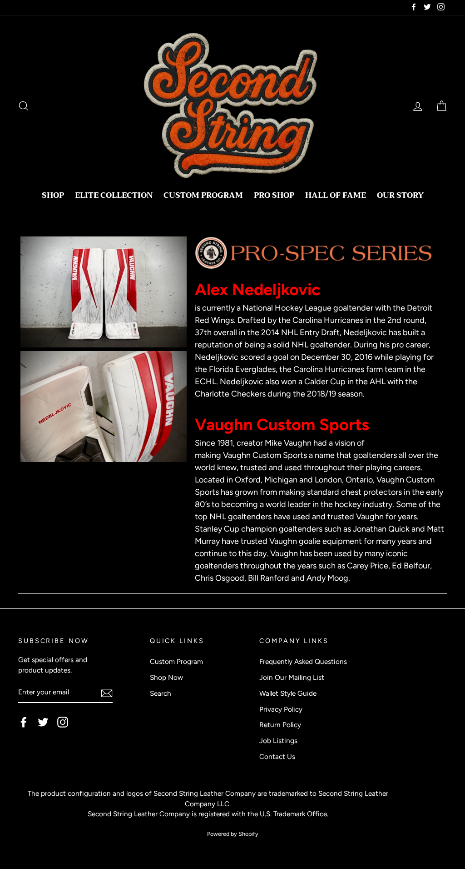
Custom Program (203, 195)
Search (160, 693)
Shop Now (166, 677)
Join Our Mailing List (291, 677)
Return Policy (280, 724)
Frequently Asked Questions (303, 661)
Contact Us (277, 756)
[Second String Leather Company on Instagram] (62, 722)
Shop (53, 195)
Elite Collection (114, 195)
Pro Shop (274, 195)
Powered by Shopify (232, 833)
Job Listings (278, 740)
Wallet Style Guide (288, 693)
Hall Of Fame (335, 195)
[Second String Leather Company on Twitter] (43, 722)
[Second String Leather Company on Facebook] (23, 722)
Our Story (400, 195)
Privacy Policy (280, 709)
